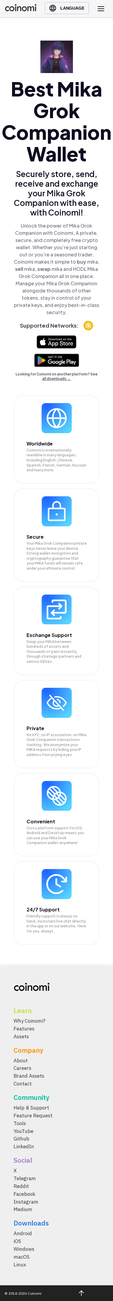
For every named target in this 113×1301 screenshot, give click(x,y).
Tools (20, 1123)
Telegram (25, 1178)
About (21, 1060)
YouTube (23, 1131)
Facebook (24, 1194)
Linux (20, 1264)
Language (72, 8)
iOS (17, 1241)
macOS (22, 1257)
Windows (24, 1249)
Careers (22, 1068)
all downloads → (56, 378)
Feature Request (33, 1115)
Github (21, 1139)
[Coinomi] (21, 9)
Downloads (31, 1223)
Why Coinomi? (30, 1021)
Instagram (26, 1201)
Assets (21, 1036)
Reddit (21, 1186)
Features (24, 1028)
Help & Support (31, 1107)
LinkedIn (24, 1146)
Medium (23, 1209)
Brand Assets (29, 1076)
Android (23, 1233)
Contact (23, 1084)
